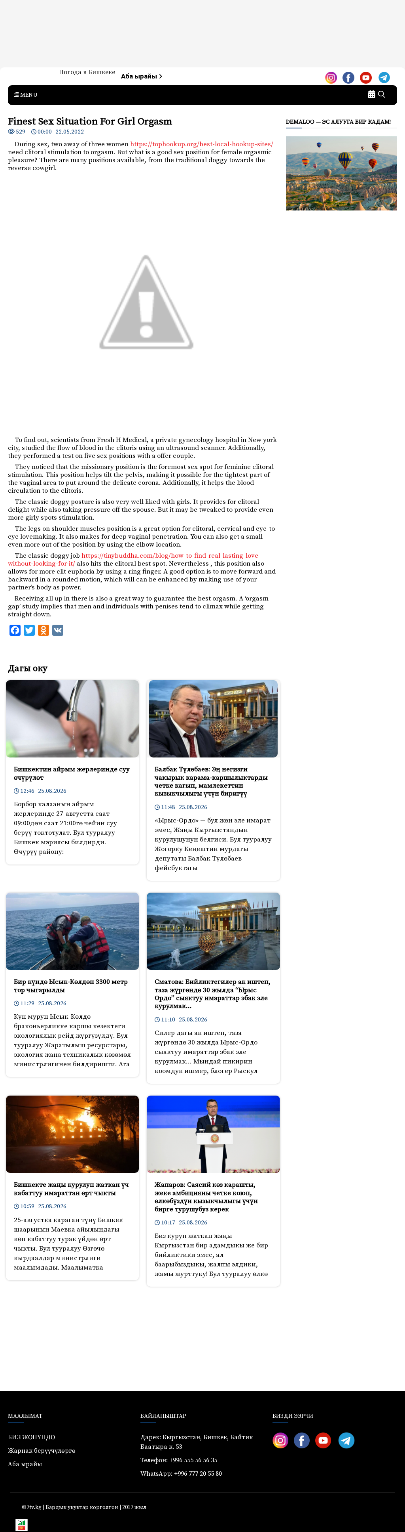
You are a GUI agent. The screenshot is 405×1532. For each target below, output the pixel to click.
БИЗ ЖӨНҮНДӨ (31, 1437)
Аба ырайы (140, 76)
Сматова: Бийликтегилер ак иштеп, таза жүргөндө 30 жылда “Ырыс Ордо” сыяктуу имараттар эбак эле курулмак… (213, 993)
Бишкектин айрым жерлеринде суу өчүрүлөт (72, 773)
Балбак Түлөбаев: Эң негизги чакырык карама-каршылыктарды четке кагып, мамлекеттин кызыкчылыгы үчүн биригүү (211, 781)
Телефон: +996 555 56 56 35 (178, 1460)
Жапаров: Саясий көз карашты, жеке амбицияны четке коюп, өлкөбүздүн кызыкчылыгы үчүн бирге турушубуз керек (206, 1196)
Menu (28, 95)
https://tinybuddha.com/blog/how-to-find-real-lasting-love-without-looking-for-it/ (134, 559)
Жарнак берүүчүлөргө (42, 1451)
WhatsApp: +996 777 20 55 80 (181, 1474)
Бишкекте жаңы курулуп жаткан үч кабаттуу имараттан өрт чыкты (71, 1188)
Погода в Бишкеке (87, 72)
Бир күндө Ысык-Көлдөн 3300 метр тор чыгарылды (71, 985)
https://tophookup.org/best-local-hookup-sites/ (201, 144)
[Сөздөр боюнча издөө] (381, 95)
